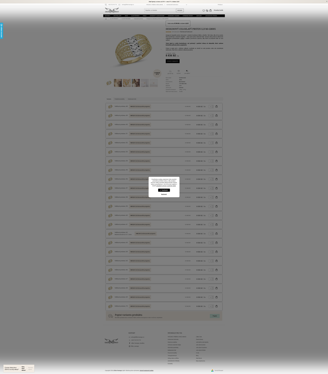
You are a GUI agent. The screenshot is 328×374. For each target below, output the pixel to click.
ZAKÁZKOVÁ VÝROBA (173, 361)
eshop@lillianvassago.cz (137, 337)
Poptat (215, 316)
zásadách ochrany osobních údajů (166, 185)
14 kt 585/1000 (182, 83)
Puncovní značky (172, 353)
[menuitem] (107, 15)
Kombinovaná (182, 77)
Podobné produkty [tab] (120, 99)
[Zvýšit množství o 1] (213, 106)
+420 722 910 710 (136, 340)
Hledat (179, 10)
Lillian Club (199, 336)
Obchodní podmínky (173, 347)
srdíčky (182, 38)
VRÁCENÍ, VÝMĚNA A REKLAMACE (154, 4)
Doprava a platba (172, 342)
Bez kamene (182, 81)
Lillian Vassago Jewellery (137, 343)
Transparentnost (172, 355)
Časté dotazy (199, 339)
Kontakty (170, 363)
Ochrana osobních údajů (174, 344)
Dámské (181, 87)
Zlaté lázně (199, 358)
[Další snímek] (161, 49)
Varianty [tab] (109, 99)
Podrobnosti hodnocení (186, 31)
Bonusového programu (144, 106)
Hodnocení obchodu (172, 4)
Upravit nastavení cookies (146, 370)
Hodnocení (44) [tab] (132, 99)
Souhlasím (165, 190)
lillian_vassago (135, 346)
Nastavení (164, 194)
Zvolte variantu (172, 61)
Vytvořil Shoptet (219, 370)
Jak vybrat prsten (200, 344)
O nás (197, 353)
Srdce (180, 79)
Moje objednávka (200, 361)
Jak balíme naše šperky (202, 342)
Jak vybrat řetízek (200, 350)
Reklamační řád (172, 350)
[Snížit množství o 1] (213, 107)
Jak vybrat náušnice (201, 347)
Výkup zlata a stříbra (173, 358)
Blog (197, 355)
